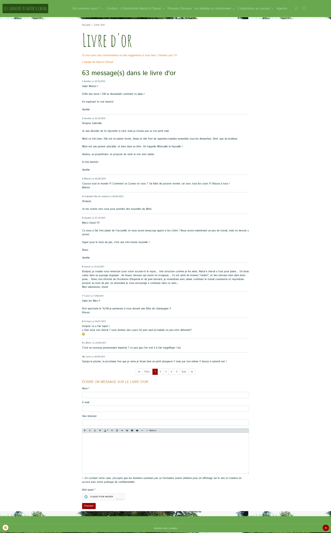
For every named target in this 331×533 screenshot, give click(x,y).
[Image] (132, 430)
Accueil (86, 25)
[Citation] (112, 430)
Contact (112, 8)
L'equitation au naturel (254, 8)
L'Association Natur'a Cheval (141, 8)
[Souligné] (94, 430)
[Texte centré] (117, 430)
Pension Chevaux (179, 8)
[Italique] (89, 430)
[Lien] (122, 430)
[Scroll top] (326, 528)
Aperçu (152, 430)
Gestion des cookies (165, 528)
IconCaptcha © (120, 499)
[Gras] (84, 430)
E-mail (85, 402)
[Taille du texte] (100, 430)
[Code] (142, 430)
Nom (85, 388)
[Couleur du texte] (106, 430)
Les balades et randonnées (213, 8)
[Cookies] (5, 528)
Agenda (282, 8)
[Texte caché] (127, 430)
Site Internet (89, 416)
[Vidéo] (137, 430)
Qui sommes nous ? (86, 8)
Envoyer (89, 506)
